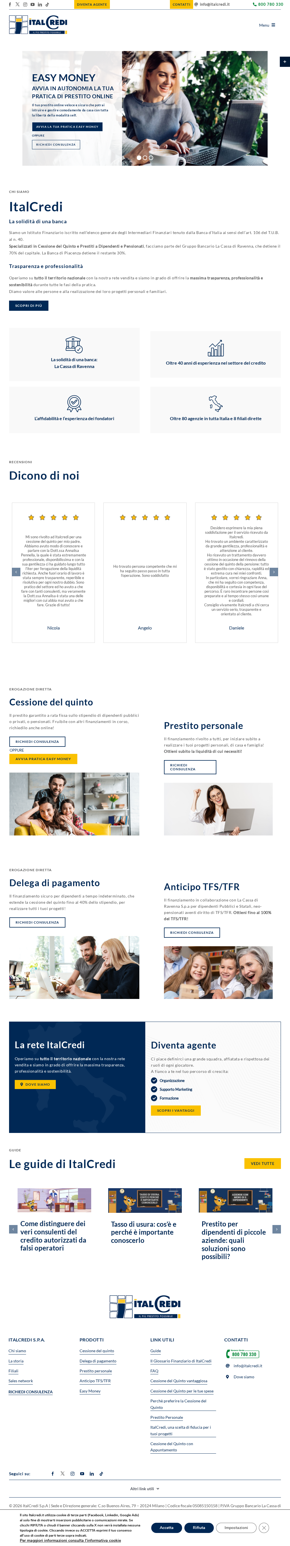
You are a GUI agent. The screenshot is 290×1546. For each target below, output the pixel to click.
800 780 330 (270, 4)
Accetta (167, 1527)
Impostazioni (236, 1527)
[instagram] (25, 4)
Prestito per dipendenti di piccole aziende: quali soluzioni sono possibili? (234, 1240)
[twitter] (17, 4)
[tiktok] (47, 4)
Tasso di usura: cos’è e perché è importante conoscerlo (143, 1232)
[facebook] (10, 4)
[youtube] (33, 4)
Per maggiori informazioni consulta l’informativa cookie (70, 1540)
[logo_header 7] (38, 17)
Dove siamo (244, 1376)
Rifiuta (199, 1527)
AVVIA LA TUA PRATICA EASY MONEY (54, 134)
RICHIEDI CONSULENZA (52, 123)
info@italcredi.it (215, 4)
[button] (16, 572)
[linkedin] (40, 4)
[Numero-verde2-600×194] (242, 1349)
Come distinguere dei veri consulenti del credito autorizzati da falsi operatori (53, 1235)
